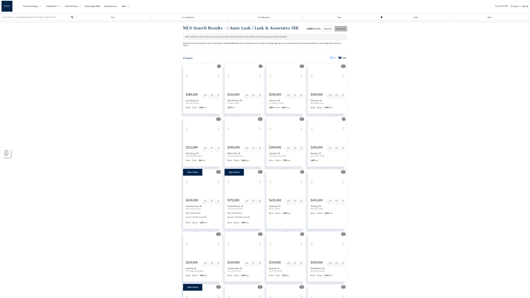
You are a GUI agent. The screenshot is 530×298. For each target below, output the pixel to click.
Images (343, 58)
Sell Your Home (71, 6)
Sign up (277, 43)
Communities (51, 6)
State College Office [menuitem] (92, 6)
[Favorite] (211, 95)
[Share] (218, 95)
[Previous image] (187, 76)
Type (339, 17)
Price (113, 17)
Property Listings (30, 6)
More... (490, 17)
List (334, 58)
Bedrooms (190, 17)
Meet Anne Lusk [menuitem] (110, 6)
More (124, 6)
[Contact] (205, 95)
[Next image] (218, 76)
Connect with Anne (231, 43)
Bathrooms (265, 17)
